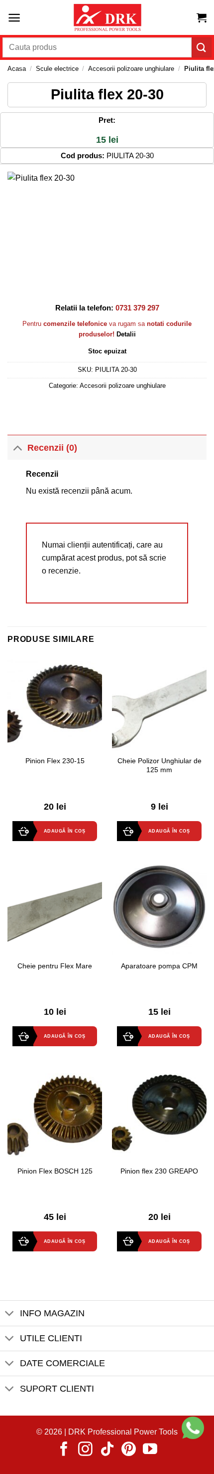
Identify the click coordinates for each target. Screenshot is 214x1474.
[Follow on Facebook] (64, 1450)
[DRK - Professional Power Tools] (107, 17)
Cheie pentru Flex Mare (54, 966)
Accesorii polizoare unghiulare (131, 68)
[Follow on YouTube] (150, 1450)
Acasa (16, 68)
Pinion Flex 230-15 (55, 761)
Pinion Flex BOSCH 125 (55, 1171)
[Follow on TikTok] (107, 1450)
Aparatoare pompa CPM (159, 966)
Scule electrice (57, 68)
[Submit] (202, 47)
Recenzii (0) (52, 448)
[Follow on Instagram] (85, 1450)
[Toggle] (17, 447)
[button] (14, 17)
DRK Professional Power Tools (123, 1432)
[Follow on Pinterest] (128, 1450)
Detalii (126, 334)
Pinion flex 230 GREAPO (159, 1171)
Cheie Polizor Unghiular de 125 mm (159, 765)
